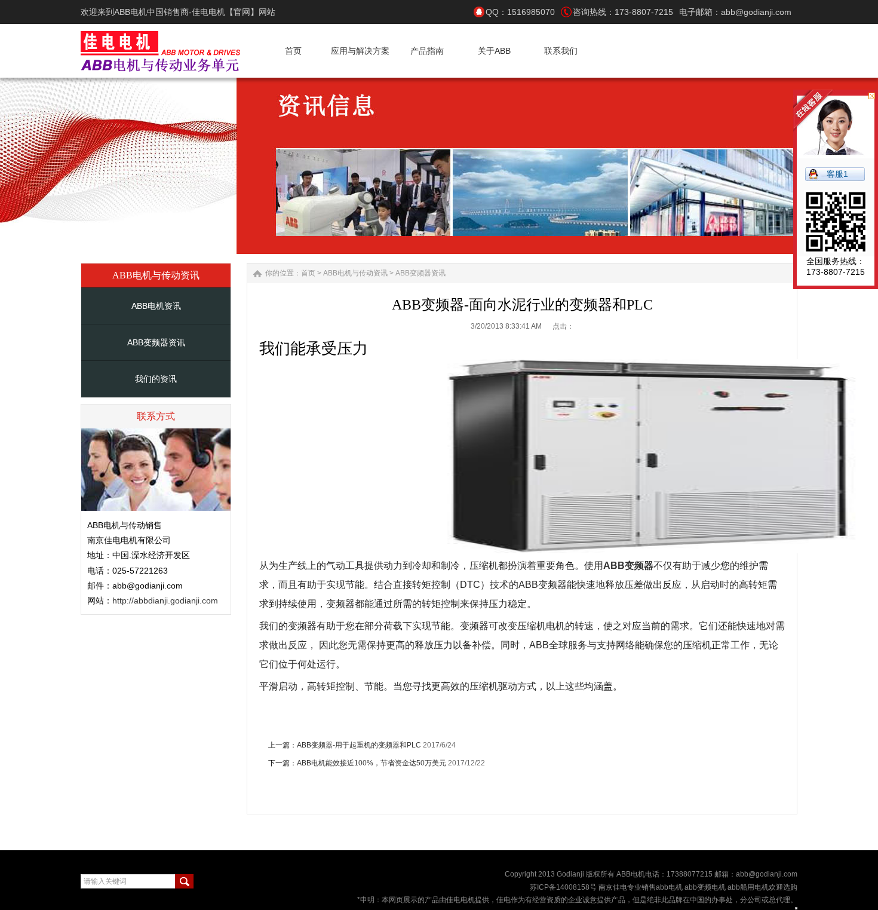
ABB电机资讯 (156, 306)
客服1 (837, 174)
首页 (308, 273)
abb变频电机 (704, 887)
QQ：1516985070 (520, 12)
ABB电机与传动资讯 (355, 273)
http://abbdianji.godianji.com (165, 600)
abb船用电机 (748, 887)
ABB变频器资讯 (156, 342)
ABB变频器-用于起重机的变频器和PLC (359, 745)
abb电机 (669, 887)
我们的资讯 (156, 379)
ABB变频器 (628, 565)
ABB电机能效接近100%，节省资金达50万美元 (371, 763)
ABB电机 (630, 874)
